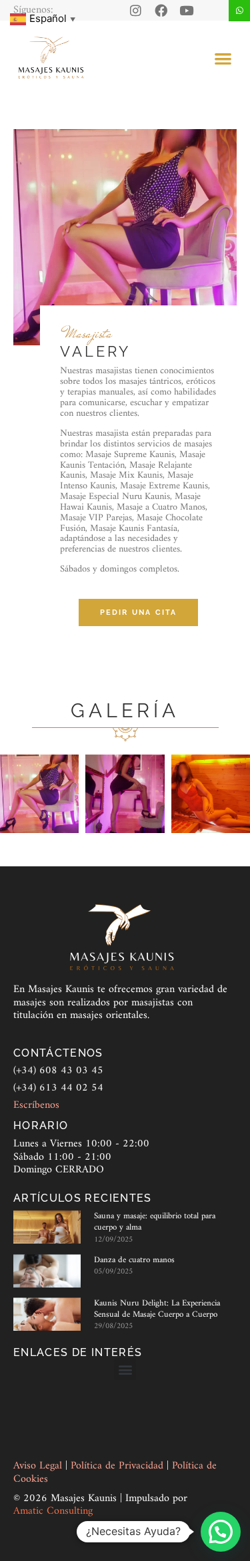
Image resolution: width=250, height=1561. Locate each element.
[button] (223, 58)
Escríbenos (36, 1105)
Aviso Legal (39, 1466)
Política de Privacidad (119, 1466)
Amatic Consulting (53, 1511)
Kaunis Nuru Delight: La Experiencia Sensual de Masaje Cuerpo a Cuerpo (157, 1309)
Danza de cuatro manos (134, 1260)
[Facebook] (161, 10)
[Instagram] (135, 10)
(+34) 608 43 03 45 (58, 1070)
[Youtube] (186, 10)
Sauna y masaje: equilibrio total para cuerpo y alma (154, 1221)
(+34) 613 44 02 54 (58, 1088)
